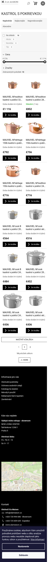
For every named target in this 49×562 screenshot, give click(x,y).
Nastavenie (23, 546)
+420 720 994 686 (13, 517)
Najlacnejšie (20, 21)
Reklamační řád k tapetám (12, 396)
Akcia (10, 39)
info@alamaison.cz (13, 513)
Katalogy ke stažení (9, 389)
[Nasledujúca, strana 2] (24, 347)
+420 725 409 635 (13, 521)
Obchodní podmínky (9, 382)
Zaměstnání (6, 399)
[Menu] (43, 3)
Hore (25, 360)
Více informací (37, 539)
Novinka (11, 43)
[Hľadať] (28, 3)
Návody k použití (8, 392)
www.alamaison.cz (13, 525)
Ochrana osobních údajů (11, 385)
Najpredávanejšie (35, 21)
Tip (9, 47)
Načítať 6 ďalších (24, 339)
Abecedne (7, 26)
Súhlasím (23, 555)
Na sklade (12, 35)
